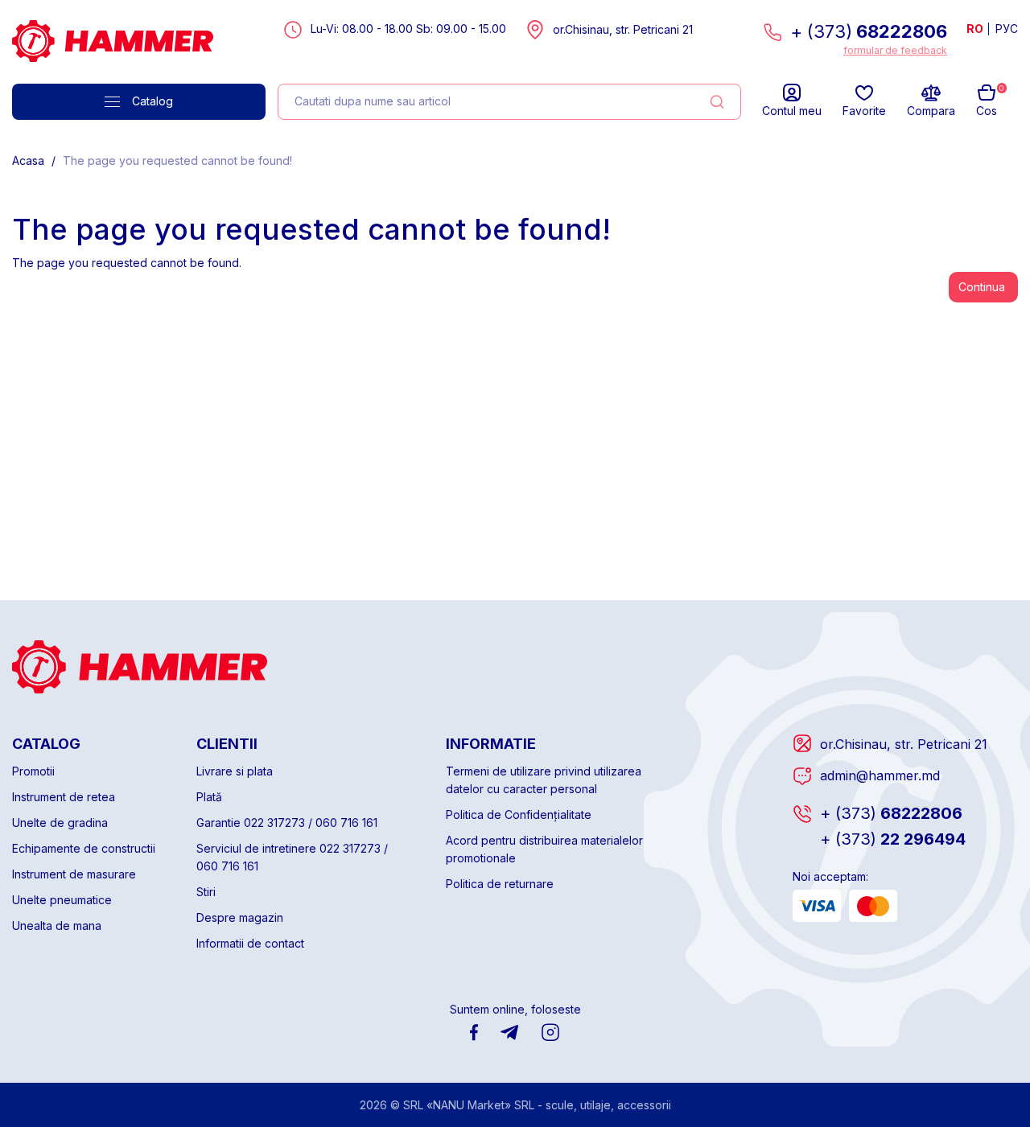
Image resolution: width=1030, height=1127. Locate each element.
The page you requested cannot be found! (177, 160)
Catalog (152, 101)
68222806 (891, 813)
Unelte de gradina (60, 822)
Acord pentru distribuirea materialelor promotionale (544, 849)
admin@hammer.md (880, 775)
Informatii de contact (250, 943)
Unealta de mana (56, 925)
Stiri (206, 892)
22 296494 (893, 839)
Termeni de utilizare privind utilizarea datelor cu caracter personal (543, 780)
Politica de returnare (500, 883)
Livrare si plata (234, 771)
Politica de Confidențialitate (518, 814)
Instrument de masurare (74, 874)
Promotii (33, 771)
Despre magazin (239, 917)
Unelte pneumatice (62, 900)
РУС (1006, 28)
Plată (209, 797)
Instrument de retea (63, 797)
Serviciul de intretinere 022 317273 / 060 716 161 (292, 857)
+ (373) (868, 31)
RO (974, 28)
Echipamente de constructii (83, 848)
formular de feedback (895, 50)
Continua (981, 287)
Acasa (28, 160)
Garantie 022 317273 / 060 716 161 (286, 822)
